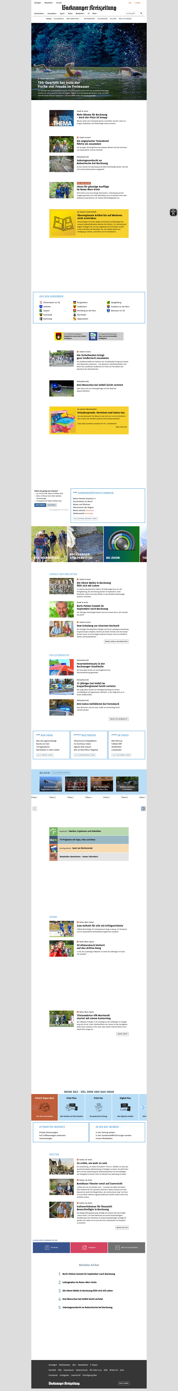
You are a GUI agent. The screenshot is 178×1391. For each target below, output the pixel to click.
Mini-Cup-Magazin (125, 19)
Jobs (122, 1370)
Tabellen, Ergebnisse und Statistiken (85, 831)
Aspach (46, 310)
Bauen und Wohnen (81, 504)
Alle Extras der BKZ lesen (85, 519)
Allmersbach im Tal (51, 302)
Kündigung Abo (90, 1375)
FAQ (59, 1370)
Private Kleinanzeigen (48, 1132)
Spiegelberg (116, 302)
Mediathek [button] (80, 13)
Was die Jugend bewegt (46, 741)
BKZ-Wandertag (89, 19)
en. (108, 337)
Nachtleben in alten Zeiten (48, 750)
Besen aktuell (79, 510)
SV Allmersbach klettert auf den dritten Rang (91, 947)
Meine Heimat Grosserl (83, 498)
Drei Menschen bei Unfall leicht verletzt (100, 385)
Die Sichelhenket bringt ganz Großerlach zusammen (93, 357)
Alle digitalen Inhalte (125, 1116)
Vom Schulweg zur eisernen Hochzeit (98, 625)
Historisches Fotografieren (85, 741)
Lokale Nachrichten (63, 574)
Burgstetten (82, 302)
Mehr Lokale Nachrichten (116, 641)
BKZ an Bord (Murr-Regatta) (86, 750)
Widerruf (113, 1370)
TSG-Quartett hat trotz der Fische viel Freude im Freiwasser (63, 85)
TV (88, 13)
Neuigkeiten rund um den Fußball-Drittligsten (75, 337)
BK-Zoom (113, 19)
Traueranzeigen (45, 1138)
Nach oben (123, 1383)
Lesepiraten (116, 750)
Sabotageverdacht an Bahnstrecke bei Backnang (92, 162)
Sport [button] (62, 13)
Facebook (53, 1375)
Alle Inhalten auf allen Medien (71, 1116)
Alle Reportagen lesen (85, 755)
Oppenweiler (82, 319)
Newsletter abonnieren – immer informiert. (79, 856)
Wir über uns (96, 1370)
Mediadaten (64, 1365)
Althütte (47, 306)
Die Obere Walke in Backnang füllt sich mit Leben (94, 584)
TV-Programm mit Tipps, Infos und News (77, 840)
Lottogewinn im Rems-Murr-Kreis (80, 1282)
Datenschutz (82, 1370)
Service (59, 3)
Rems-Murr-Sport (72, 19)
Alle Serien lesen (44, 755)
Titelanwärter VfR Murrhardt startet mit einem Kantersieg (94, 1017)
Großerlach (82, 306)
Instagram (64, 1375)
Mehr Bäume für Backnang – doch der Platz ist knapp (92, 116)
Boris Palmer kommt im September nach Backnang (92, 607)
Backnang (47, 319)
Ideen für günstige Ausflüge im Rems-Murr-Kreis (93, 188)
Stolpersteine (102, 19)
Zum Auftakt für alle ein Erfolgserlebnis (100, 925)
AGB (105, 1370)
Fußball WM (116, 744)
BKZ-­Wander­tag (46, 558)
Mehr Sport (123, 1034)
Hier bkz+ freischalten (44, 1116)
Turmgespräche (43, 747)
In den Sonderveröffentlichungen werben (113, 1135)
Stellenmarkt (78, 513)
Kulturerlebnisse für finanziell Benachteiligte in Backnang (94, 1208)
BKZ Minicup (116, 741)
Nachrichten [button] (39, 13)
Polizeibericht (59, 19)
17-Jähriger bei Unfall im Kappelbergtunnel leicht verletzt (96, 685)
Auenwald (47, 314)
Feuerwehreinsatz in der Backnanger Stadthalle (91, 665)
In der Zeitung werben (105, 1132)
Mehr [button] (94, 13)
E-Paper (138, 3)
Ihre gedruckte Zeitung (98, 1116)
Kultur (70, 13)
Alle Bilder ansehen (61, 773)
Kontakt (52, 1370)
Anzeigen (37, 3)
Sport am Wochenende (82, 848)
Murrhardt (81, 314)
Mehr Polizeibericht (119, 719)
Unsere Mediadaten (104, 1138)
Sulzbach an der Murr (120, 306)
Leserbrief (76, 1375)
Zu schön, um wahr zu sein (92, 1163)
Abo (130, 3)
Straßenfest (116, 747)
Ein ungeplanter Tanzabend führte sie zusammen (93, 142)
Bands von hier (42, 744)
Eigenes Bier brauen (82, 747)
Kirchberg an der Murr (86, 310)
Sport (53, 917)
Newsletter (48, 3)
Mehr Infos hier (121, 427)
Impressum (69, 1370)
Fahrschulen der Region (83, 507)
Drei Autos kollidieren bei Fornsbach (98, 704)
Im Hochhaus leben (82, 744)
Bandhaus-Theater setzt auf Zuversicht (99, 1183)
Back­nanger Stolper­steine (81, 556)
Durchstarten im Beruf (82, 501)
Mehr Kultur (122, 1228)
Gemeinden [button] (51, 13)
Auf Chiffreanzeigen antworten (52, 1135)
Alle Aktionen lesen (121, 755)
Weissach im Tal (118, 310)
